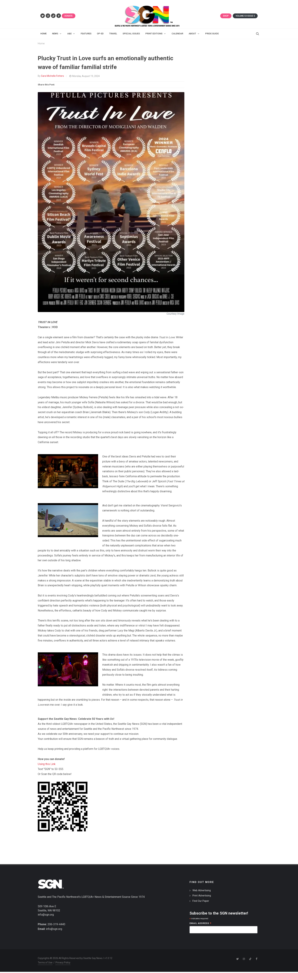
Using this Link (47, 764)
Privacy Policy (63, 962)
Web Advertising (201, 890)
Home (41, 43)
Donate (68, 16)
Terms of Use (45, 962)
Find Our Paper (200, 900)
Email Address (200, 923)
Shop (226, 16)
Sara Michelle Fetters (52, 76)
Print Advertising (201, 895)
